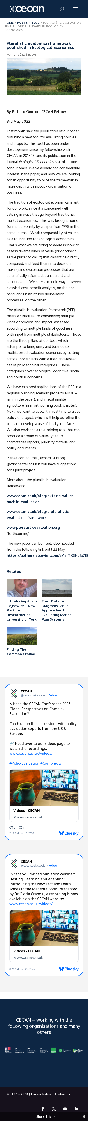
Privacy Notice (41, 1094)
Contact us (62, 1094)
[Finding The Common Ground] (22, 636)
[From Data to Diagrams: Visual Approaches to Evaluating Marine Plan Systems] (57, 587)
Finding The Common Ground (21, 651)
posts (22, 22)
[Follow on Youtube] (65, 1109)
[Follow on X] (54, 1109)
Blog (35, 22)
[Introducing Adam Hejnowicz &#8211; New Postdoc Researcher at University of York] (22, 587)
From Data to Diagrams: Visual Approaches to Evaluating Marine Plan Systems (57, 610)
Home (9, 22)
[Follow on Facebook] (42, 1109)
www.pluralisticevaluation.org (33, 527)
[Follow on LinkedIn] (76, 1109)
